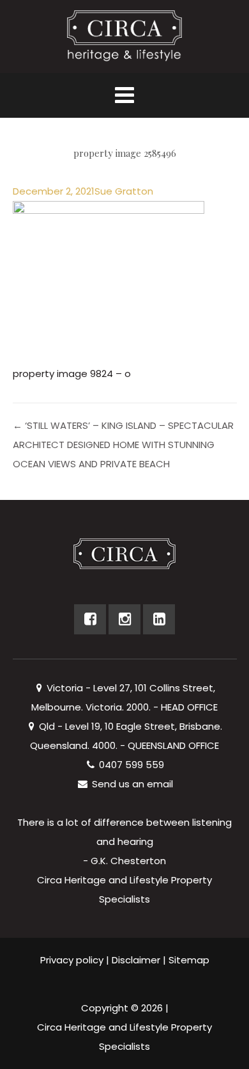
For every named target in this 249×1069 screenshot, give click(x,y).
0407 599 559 (130, 764)
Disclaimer (136, 960)
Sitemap (189, 960)
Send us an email (131, 784)
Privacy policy (71, 960)
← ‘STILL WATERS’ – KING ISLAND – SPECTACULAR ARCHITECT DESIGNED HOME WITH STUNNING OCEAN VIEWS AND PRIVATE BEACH (123, 444)
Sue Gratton (123, 191)
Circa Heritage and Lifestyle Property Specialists (124, 1036)
